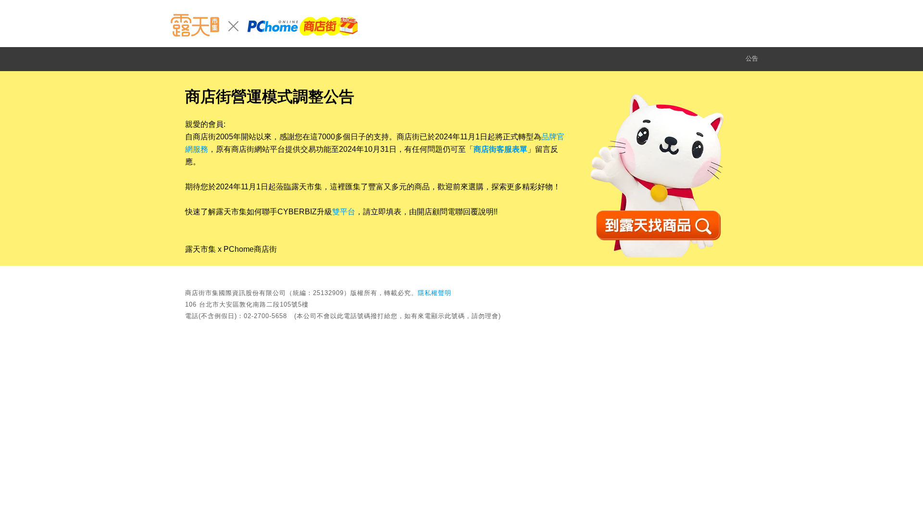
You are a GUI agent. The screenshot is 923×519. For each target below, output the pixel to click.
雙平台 (343, 212)
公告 (752, 58)
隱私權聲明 (434, 293)
